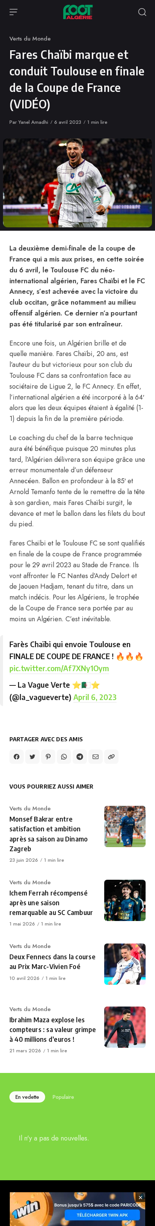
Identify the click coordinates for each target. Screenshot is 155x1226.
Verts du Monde (30, 39)
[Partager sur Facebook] (16, 757)
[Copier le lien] (111, 757)
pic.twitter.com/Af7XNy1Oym (59, 668)
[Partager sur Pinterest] (48, 757)
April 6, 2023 (95, 697)
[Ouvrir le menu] (13, 12)
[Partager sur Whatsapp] (64, 757)
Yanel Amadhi (33, 122)
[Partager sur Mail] (95, 757)
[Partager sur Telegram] (80, 757)
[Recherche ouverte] (142, 12)
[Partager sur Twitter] (32, 757)
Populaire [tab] (63, 1097)
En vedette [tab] (27, 1097)
